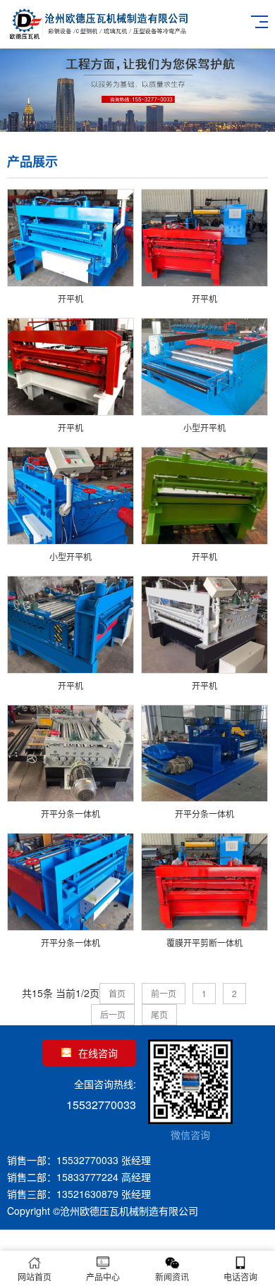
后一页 (113, 1014)
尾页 (159, 1014)
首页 (117, 993)
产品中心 (103, 1276)
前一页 (163, 993)
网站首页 (34, 1276)
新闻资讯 (172, 1276)
